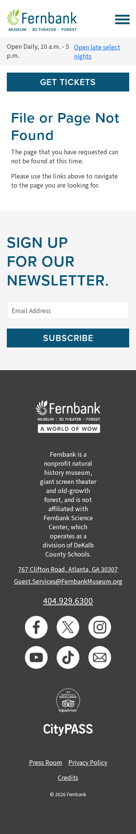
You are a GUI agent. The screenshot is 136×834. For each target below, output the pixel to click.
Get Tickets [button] (68, 82)
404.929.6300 (68, 600)
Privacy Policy (87, 762)
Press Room (45, 762)
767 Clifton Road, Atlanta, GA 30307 (68, 569)
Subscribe (68, 338)
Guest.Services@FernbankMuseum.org (68, 581)
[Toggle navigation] (122, 18)
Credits (68, 777)
